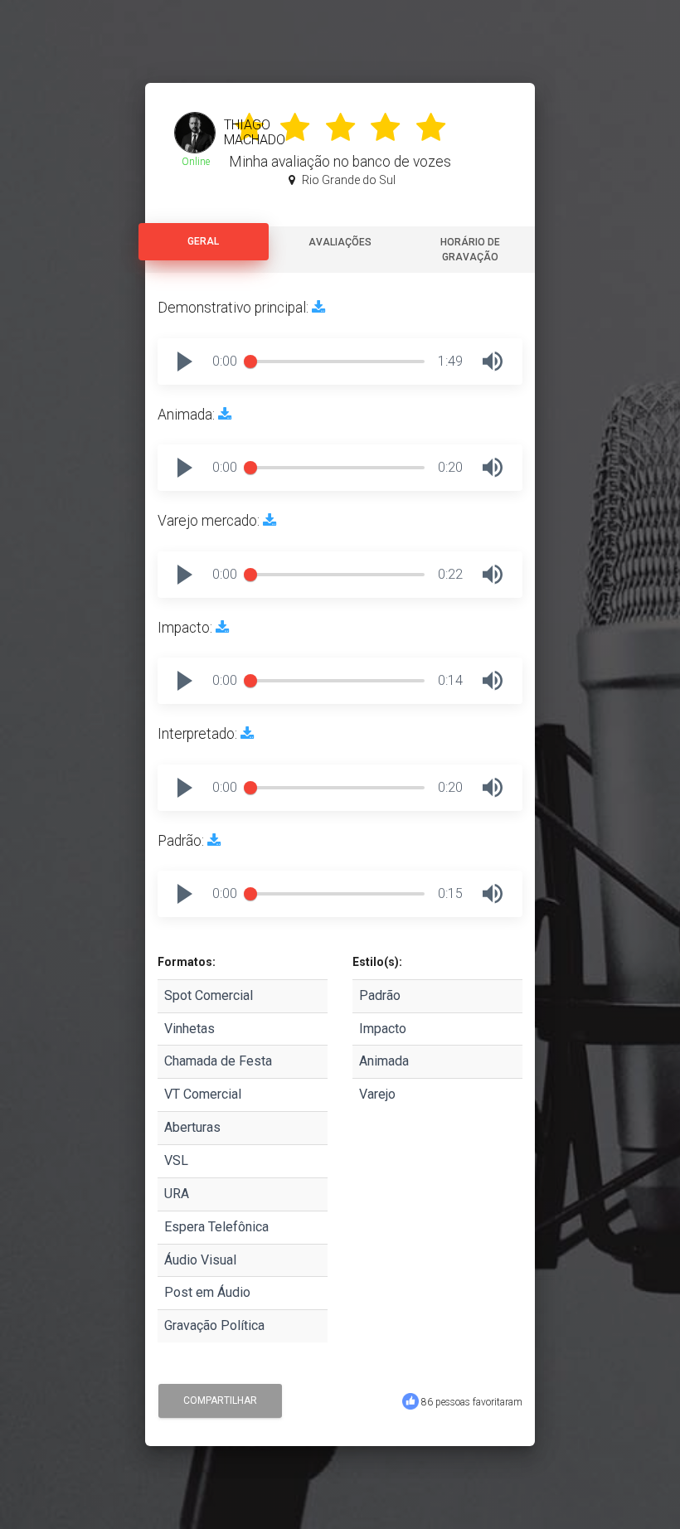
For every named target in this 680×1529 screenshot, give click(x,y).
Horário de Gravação (470, 249)
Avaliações (340, 242)
